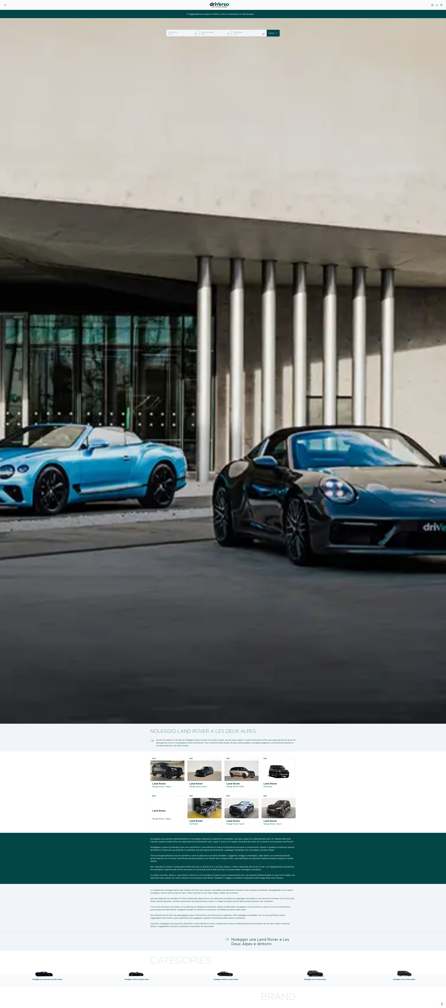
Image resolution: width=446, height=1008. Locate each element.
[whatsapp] (432, 5)
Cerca (273, 33)
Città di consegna (207, 32)
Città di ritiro (172, 32)
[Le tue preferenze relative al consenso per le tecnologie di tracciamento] (442, 1004)
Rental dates (238, 32)
